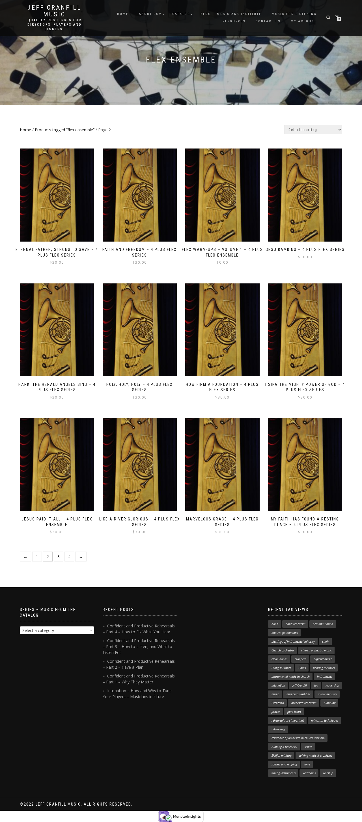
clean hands (279, 659)
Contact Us (268, 21)
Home (123, 14)
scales (308, 747)
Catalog (181, 14)
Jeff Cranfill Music (54, 11)
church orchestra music (316, 650)
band (275, 624)
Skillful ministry (282, 756)
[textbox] (57, 630)
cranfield (300, 659)
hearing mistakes (324, 668)
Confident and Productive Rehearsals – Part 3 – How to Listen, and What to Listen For (139, 646)
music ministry (327, 694)
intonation (278, 685)
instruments (324, 677)
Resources (234, 21)
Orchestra (278, 703)
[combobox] (57, 630)
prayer (276, 712)
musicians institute (298, 694)
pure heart (294, 712)
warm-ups (309, 773)
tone (307, 764)
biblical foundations (285, 633)
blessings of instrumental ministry (293, 642)
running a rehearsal (284, 747)
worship (328, 773)
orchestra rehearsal (303, 703)
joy (316, 685)
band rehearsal (295, 624)
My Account (304, 21)
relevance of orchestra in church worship (298, 738)
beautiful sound (323, 624)
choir (325, 642)
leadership (332, 685)
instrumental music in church (291, 677)
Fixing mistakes (281, 668)
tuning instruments (284, 773)
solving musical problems (315, 756)
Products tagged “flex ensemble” (64, 129)
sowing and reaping (284, 764)
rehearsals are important (288, 720)
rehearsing (278, 729)
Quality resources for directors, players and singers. (54, 24)
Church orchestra (283, 650)
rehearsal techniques (324, 720)
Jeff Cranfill (299, 685)
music (275, 694)
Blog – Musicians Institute (231, 14)
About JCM (150, 14)
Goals (302, 668)
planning (329, 703)
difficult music (323, 659)
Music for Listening (294, 14)
